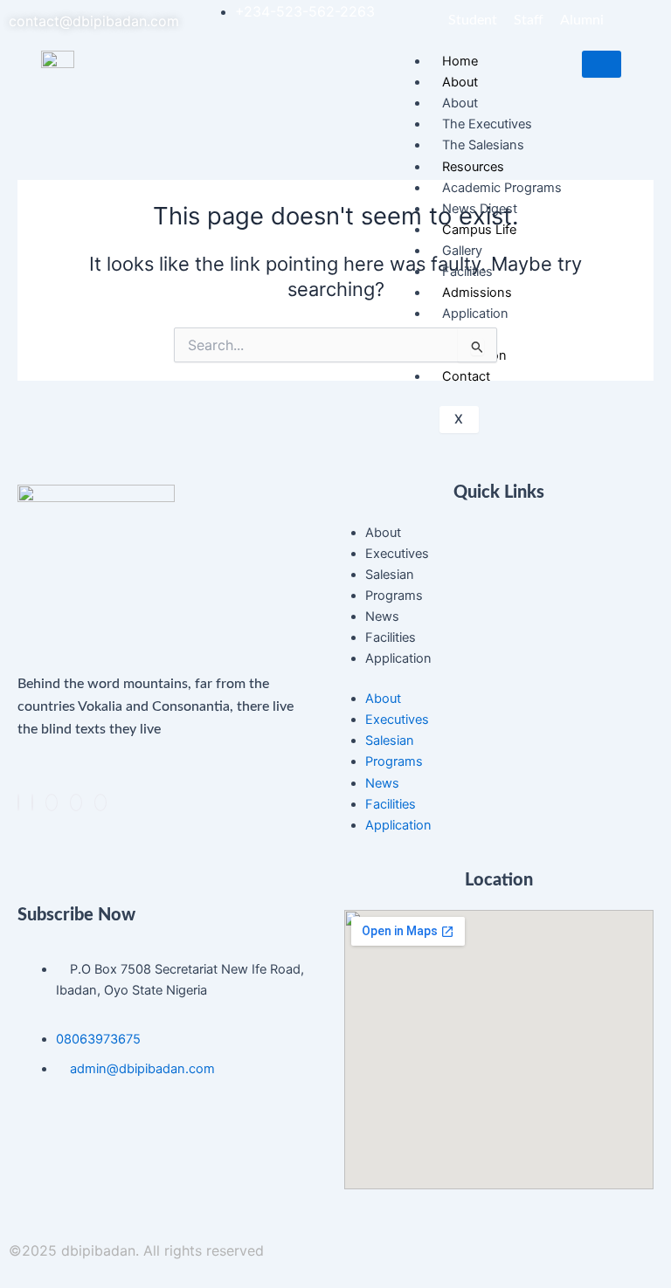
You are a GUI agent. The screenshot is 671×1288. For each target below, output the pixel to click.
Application (398, 658)
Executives (397, 553)
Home (460, 61)
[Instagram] (76, 802)
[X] (32, 802)
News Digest (479, 209)
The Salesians (483, 145)
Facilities (467, 271)
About (383, 533)
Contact (466, 376)
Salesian (389, 574)
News (382, 616)
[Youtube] (100, 802)
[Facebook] (18, 802)
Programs (394, 595)
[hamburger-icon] (601, 64)
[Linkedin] (51, 802)
